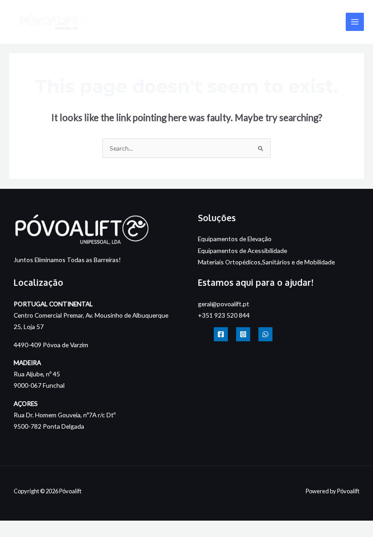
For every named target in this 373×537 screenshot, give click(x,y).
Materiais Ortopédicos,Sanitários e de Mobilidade (266, 262)
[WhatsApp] (265, 334)
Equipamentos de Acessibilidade (242, 250)
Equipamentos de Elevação (235, 239)
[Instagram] (243, 334)
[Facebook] (221, 334)
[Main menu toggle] (355, 22)
